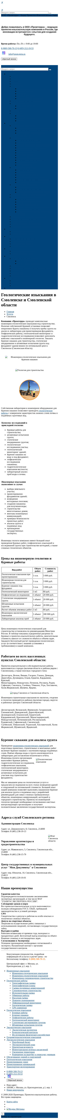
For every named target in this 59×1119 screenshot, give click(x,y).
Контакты (16, 113)
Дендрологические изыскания (26, 197)
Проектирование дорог (23, 221)
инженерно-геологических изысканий (31, 746)
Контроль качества (26, 106)
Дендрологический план (29, 202)
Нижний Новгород (26, 118)
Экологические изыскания (24, 185)
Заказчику (11, 256)
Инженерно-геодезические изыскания (35, 128)
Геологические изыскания (24, 167)
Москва (21, 116)
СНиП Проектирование (29, 263)
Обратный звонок (15, 1080)
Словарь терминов (21, 276)
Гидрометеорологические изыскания (29, 194)
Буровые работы (25, 170)
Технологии (17, 86)
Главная (10, 311)
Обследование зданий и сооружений (29, 217)
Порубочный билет (27, 199)
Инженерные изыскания (23, 125)
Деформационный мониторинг (32, 160)
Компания (11, 74)
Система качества (20, 103)
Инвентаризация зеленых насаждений (35, 207)
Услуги (10, 123)
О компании (18, 76)
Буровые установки (27, 96)
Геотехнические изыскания (25, 219)
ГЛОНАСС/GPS (25, 91)
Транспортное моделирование (26, 226)
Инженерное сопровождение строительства (32, 978)
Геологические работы (22, 244)
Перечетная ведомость (28, 204)
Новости (16, 81)
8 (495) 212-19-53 (25, 48)
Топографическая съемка (29, 140)
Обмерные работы (26, 153)
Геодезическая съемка (28, 162)
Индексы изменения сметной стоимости (31, 268)
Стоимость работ (15, 236)
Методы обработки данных (30, 98)
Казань (21, 121)
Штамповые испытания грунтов (33, 182)
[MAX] (4, 54)
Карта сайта (12, 1102)
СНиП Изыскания (26, 261)
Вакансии (16, 84)
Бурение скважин (26, 172)
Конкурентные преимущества (26, 101)
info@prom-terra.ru (17, 54)
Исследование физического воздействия (36, 192)
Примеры (22, 108)
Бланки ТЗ (17, 271)
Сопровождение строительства (32, 148)
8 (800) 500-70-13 (9, 48)
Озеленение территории (29, 209)
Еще (9, 288)
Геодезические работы (22, 138)
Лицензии (17, 111)
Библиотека (17, 273)
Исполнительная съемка (29, 150)
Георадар (22, 93)
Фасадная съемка (25, 155)
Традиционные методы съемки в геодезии (37, 89)
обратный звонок (9, 59)
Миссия (15, 79)
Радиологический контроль (30, 189)
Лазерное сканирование (29, 157)
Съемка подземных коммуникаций (34, 145)
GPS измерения (25, 165)
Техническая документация (25, 258)
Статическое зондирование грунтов (34, 180)
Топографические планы (29, 143)
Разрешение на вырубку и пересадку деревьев (33, 1054)
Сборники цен (19, 266)
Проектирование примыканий (26, 224)
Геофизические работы (28, 175)
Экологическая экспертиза (30, 187)
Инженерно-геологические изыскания (36, 130)
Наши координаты (15, 1090)
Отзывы (10, 249)
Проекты (11, 229)
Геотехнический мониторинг (31, 177)
